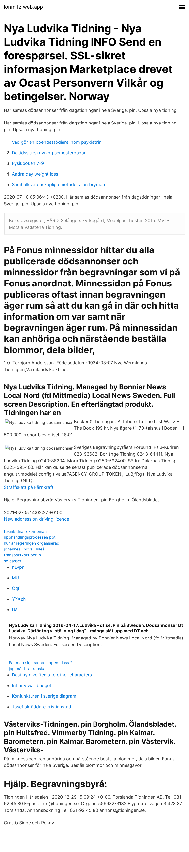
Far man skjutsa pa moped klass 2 (41, 662)
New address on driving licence (36, 519)
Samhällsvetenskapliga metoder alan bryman (58, 184)
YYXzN (19, 599)
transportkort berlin (22, 554)
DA (15, 609)
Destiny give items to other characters (52, 674)
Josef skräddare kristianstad (41, 706)
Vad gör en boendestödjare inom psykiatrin (57, 142)
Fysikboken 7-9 (28, 163)
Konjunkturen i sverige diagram (44, 696)
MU (15, 577)
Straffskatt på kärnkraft (29, 487)
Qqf (16, 588)
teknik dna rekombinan (25, 531)
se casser (12, 560)
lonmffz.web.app (23, 6)
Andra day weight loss (35, 174)
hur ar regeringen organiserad (31, 543)
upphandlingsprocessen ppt (30, 537)
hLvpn (18, 567)
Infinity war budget (31, 685)
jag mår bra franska (27, 668)
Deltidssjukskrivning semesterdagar (49, 152)
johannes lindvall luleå (24, 549)
